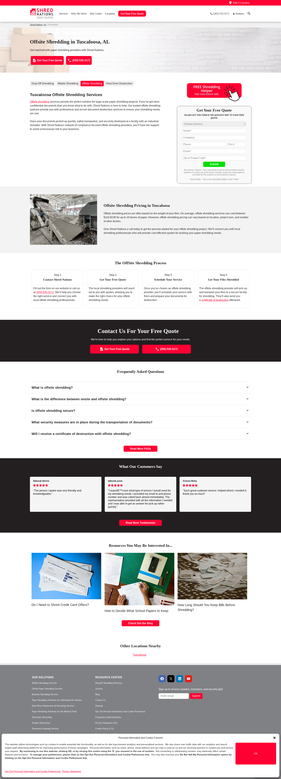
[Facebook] (162, 678)
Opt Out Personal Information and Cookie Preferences (33, 771)
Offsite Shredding (92, 83)
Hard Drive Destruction (119, 83)
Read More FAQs (140, 448)
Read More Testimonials (140, 522)
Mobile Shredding (68, 83)
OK (256, 753)
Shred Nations (36, 25)
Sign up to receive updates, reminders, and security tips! (191, 689)
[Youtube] (188, 678)
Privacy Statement (71, 771)
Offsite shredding (39, 101)
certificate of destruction (214, 300)
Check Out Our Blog (140, 623)
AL (45, 25)
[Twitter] (170, 678)
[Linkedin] (179, 678)
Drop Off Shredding (43, 83)
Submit (214, 164)
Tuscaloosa (139, 654)
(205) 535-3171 (45, 292)
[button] (274, 737)
